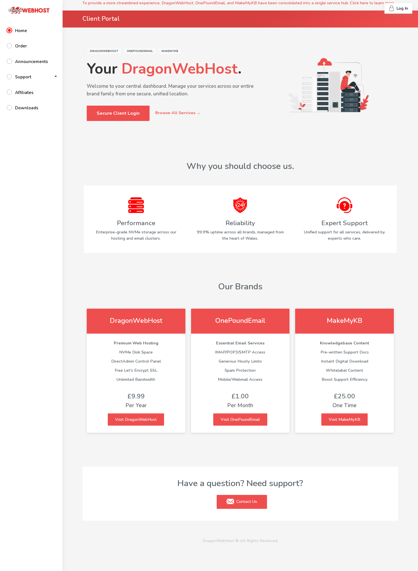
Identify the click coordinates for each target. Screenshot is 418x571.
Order (21, 46)
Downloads (26, 108)
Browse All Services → (177, 113)
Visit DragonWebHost (136, 419)
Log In (401, 8)
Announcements (31, 61)
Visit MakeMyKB (344, 419)
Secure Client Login (118, 113)
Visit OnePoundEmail (240, 419)
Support (23, 77)
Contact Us (246, 501)
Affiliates (24, 92)
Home (21, 31)
